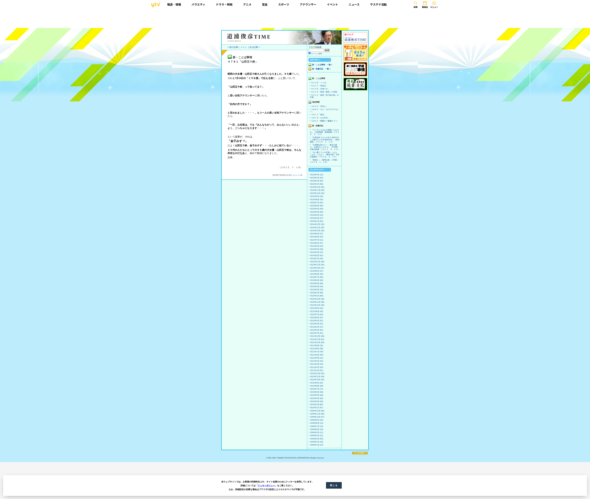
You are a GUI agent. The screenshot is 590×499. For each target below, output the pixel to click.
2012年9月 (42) (316, 308)
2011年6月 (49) (316, 355)
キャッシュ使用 (316, 53)
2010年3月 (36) (316, 401)
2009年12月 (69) (317, 411)
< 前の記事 (233, 47)
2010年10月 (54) (317, 380)
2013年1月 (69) (316, 296)
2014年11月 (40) (317, 227)
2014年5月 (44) (316, 246)
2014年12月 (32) (317, 224)
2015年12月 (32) (317, 187)
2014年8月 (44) (316, 237)
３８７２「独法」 (318, 115)
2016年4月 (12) (316, 175)
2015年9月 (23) (316, 196)
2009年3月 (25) (316, 439)
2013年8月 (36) (316, 274)
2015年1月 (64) (316, 221)
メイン (243, 47)
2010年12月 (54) (317, 373)
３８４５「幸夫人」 (319, 106)
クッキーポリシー (266, 485)
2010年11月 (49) (317, 376)
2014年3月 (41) (316, 252)
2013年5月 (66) (316, 283)
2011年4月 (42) (316, 361)
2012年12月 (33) (317, 299)
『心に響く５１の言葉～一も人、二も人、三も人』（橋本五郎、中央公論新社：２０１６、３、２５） (324, 154)
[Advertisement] (295, 18)
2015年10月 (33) (317, 193)
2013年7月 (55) (316, 277)
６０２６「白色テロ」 (320, 89)
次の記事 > (254, 47)
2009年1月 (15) (316, 445)
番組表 (425, 7)
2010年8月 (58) (316, 386)
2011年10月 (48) (317, 342)
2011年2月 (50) (316, 367)
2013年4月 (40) (316, 286)
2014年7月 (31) (316, 240)
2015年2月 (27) (316, 218)
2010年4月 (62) (316, 398)
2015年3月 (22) (316, 215)
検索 (416, 7)
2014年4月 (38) (316, 249)
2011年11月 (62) (317, 339)
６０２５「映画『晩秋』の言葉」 (325, 92)
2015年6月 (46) (316, 206)
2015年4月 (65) (316, 212)
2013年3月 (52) (316, 290)
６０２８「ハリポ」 (319, 83)
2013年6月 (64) (316, 280)
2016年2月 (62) (316, 181)
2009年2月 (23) (316, 442)
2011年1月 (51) (316, 370)
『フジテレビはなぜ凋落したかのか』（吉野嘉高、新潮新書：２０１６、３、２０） (324, 132)
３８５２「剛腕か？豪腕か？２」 (325, 121)
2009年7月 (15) (316, 426)
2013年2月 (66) (316, 293)
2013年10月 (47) (317, 268)
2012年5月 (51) (316, 321)
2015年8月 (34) (316, 199)
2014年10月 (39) (317, 231)
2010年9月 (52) (316, 383)
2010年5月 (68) (316, 395)
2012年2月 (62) (316, 330)
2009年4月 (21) (316, 435)
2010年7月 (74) (316, 389)
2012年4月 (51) (316, 324)
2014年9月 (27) (316, 234)
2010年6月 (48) (316, 392)
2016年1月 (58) (316, 184)
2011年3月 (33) (316, 364)
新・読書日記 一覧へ (321, 69)
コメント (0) (297, 175)
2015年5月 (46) (316, 209)
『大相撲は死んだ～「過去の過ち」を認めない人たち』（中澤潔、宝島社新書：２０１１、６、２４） (324, 147)
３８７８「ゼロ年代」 (320, 118)
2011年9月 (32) (316, 345)
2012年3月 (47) (316, 327)
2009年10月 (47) (317, 417)
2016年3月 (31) (316, 178)
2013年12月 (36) (317, 262)
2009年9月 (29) (316, 420)
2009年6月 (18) (316, 429)
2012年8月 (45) (316, 311)
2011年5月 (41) (316, 358)
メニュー (434, 7)
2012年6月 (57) (316, 317)
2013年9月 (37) (316, 271)
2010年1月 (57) (316, 408)
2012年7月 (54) (316, 314)
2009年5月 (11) (316, 432)
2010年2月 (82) (316, 404)
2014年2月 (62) (316, 255)
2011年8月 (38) (316, 349)
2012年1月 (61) (316, 333)
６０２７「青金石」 (319, 86)
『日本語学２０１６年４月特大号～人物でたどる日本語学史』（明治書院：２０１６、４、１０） (324, 140)
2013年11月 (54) (317, 265)
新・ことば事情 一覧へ (322, 65)
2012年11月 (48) (317, 302)
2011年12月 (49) (317, 336)
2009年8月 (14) (316, 423)
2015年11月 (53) (317, 190)
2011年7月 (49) (316, 352)
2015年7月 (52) (316, 203)
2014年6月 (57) (316, 243)
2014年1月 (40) (316, 258)
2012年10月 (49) (317, 305)
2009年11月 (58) (317, 414)
